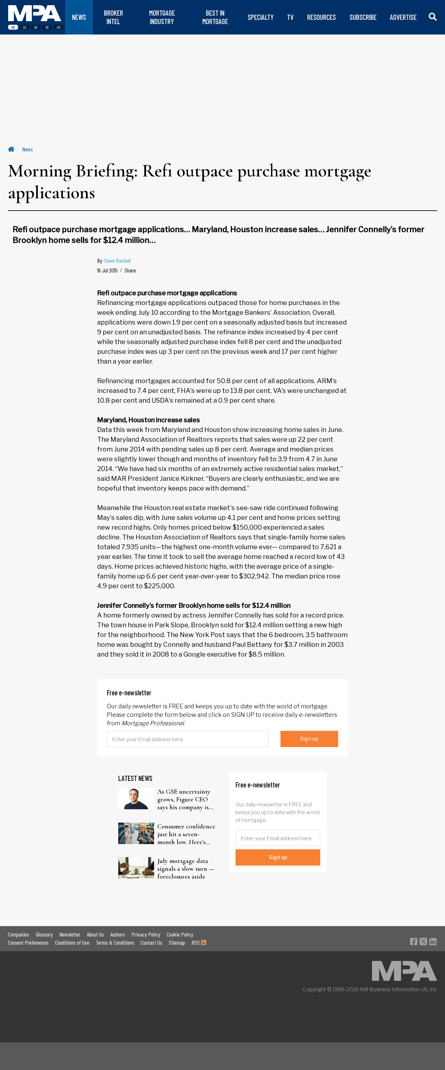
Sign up (309, 739)
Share (130, 270)
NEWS (79, 17)
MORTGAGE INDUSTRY (162, 17)
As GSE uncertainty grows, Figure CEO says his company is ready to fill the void (184, 799)
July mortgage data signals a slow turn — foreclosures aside (185, 869)
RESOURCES (321, 17)
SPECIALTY (261, 17)
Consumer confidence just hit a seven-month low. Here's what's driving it (186, 834)
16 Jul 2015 (107, 270)
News (27, 149)
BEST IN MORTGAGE (215, 17)
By (114, 260)
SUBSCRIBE (363, 17)
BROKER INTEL (113, 17)
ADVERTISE (403, 17)
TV (290, 17)
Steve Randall (117, 260)
